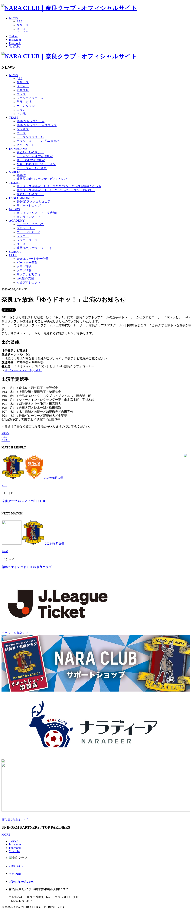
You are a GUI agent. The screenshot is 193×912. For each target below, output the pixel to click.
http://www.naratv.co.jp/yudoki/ (23, 370)
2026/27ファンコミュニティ (35, 201)
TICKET (14, 182)
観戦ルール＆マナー (30, 152)
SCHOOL (15, 251)
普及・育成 (24, 102)
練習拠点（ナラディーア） (35, 247)
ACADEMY (17, 220)
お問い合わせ (16, 866)
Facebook (15, 43)
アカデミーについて (30, 224)
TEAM (13, 117)
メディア (23, 29)
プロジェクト (26, 228)
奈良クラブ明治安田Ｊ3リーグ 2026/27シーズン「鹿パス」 (56, 190)
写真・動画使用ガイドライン (36, 164)
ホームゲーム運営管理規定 (35, 156)
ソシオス (23, 129)
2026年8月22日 (54, 477)
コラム (21, 109)
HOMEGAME (18, 148)
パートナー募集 (27, 262)
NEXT (6, 440)
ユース (21, 244)
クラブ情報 (24, 270)
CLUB (13, 255)
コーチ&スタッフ (28, 232)
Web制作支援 (25, 278)
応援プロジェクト (29, 282)
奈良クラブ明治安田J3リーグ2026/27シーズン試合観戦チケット (59, 186)
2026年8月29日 (55, 543)
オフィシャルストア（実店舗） (38, 212)
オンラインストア (29, 216)
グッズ (21, 94)
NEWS (13, 18)
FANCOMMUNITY (21, 198)
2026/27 (21, 175)
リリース (23, 25)
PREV (5, 433)
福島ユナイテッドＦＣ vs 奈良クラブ (26, 567)
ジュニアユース (27, 240)
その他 (21, 113)
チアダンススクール (30, 137)
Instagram (15, 39)
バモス (21, 133)
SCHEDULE (17, 171)
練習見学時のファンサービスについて (42, 178)
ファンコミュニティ (30, 98)
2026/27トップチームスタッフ (37, 125)
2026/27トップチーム (30, 121)
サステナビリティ (29, 274)
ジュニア (23, 236)
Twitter (13, 36)
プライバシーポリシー (21, 881)
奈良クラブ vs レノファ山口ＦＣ (23, 501)
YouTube (14, 46)
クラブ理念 (24, 266)
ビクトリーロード (29, 145)
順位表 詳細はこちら (15, 819)
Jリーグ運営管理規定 (31, 160)
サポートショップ (29, 205)
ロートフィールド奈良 (32, 168)
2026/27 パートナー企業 (32, 258)
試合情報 (23, 90)
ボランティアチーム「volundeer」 (39, 141)
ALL (20, 21)
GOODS (14, 209)
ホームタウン (26, 105)
